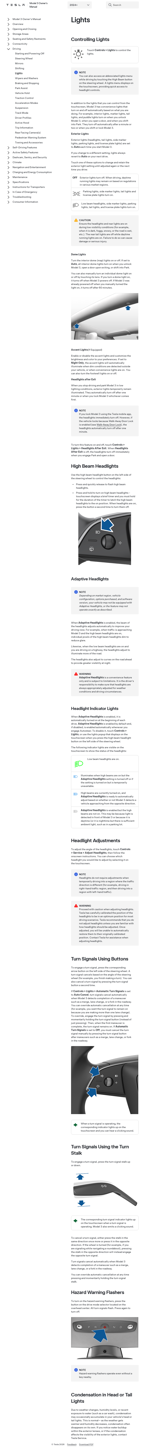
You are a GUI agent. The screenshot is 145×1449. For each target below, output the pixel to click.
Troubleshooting (22, 196)
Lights (18, 73)
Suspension (21, 107)
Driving (17, 48)
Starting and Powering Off (29, 53)
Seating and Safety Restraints (29, 38)
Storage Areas (20, 33)
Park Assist (21, 88)
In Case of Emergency (25, 192)
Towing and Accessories (29, 142)
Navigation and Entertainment (29, 167)
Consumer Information (25, 201)
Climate (17, 162)
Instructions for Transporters (29, 187)
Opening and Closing (24, 29)
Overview (18, 24)
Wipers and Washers (26, 78)
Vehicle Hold (22, 93)
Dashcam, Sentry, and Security (30, 157)
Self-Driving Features (25, 147)
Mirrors (19, 63)
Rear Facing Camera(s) (28, 132)
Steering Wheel (24, 58)
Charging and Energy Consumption (32, 172)
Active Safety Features (25, 152)
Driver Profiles (23, 117)
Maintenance (20, 177)
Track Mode (21, 112)
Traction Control (24, 98)
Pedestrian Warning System (30, 137)
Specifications (21, 182)
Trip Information (24, 127)
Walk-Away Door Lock (109, 424)
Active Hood (22, 122)
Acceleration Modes (26, 103)
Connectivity (20, 43)
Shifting (19, 68)
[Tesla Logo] (15, 5)
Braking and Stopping (27, 83)
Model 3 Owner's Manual (38, 5)
